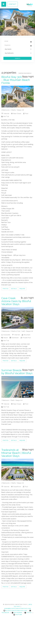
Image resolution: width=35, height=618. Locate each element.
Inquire (22, 288)
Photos (5, 288)
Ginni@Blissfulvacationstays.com (17, 608)
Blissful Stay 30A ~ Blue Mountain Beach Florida (15, 79)
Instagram (18, 612)
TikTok (29, 612)
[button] (2, 22)
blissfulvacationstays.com (16, 610)
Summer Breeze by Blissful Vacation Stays (16, 372)
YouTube (18, 614)
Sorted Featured (24, 73)
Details (14, 288)
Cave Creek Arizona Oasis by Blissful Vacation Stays (16, 301)
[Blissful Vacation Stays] (26, 5)
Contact (12, 4)
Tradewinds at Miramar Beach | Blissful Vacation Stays (16, 452)
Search (17, 58)
